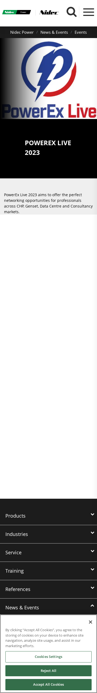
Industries (16, 534)
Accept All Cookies (48, 684)
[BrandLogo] (16, 13)
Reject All (48, 670)
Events (81, 32)
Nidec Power (22, 32)
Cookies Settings (48, 656)
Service (13, 552)
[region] (48, 653)
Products (15, 515)
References (17, 589)
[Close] (90, 622)
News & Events (54, 32)
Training (14, 571)
